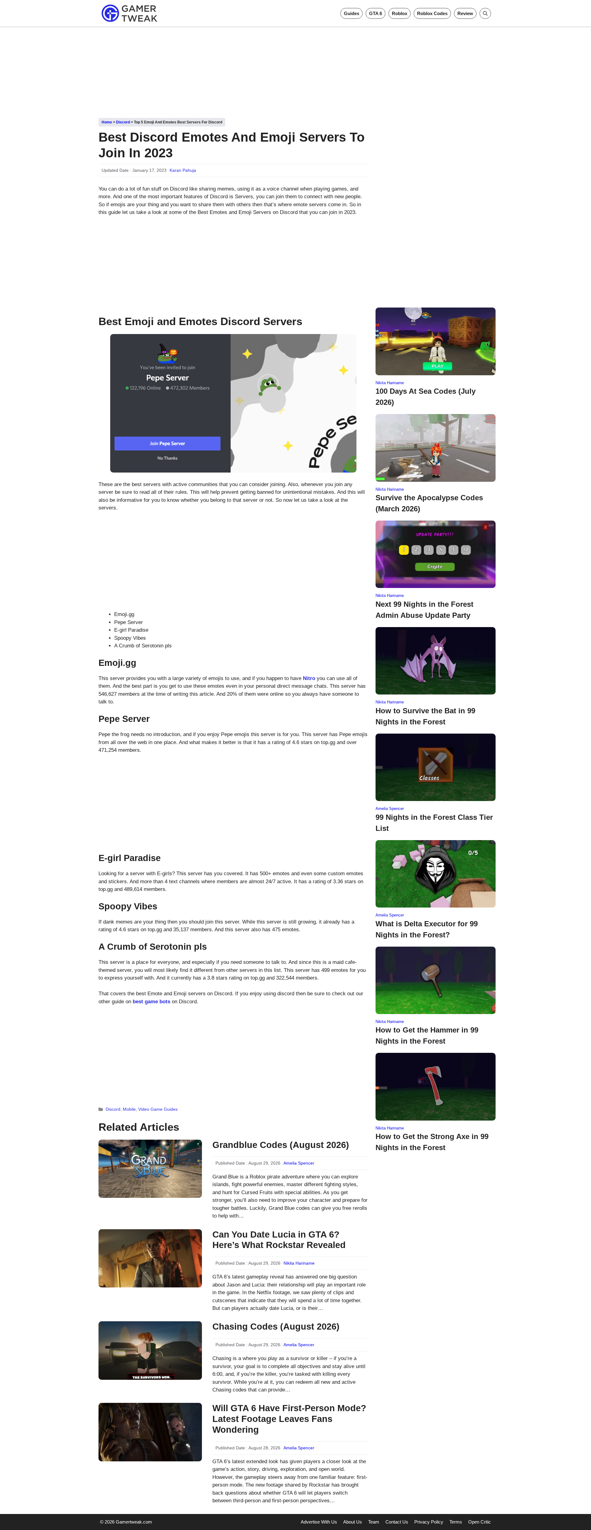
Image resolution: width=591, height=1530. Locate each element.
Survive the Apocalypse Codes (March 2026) (429, 503)
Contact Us (396, 1521)
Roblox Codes (432, 13)
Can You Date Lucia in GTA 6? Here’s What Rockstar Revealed (279, 1240)
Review (465, 13)
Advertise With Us (319, 1521)
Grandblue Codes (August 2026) (280, 1145)
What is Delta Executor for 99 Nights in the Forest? (427, 929)
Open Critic (479, 1521)
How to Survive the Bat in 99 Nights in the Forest (425, 716)
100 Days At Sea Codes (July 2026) (426, 396)
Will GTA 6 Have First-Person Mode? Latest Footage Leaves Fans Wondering (289, 1419)
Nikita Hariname (299, 1263)
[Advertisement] (295, 70)
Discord (123, 122)
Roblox (399, 13)
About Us (352, 1521)
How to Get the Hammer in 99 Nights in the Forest (427, 1035)
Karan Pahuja (183, 170)
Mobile (129, 1109)
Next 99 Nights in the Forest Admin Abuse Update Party (424, 609)
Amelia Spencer (298, 1163)
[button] (485, 13)
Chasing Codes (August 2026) (276, 1326)
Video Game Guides (158, 1109)
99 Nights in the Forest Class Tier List (434, 822)
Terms (455, 1521)
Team (373, 1521)
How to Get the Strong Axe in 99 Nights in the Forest (432, 1142)
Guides (351, 13)
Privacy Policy (428, 1521)
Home (107, 122)
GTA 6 (375, 13)
